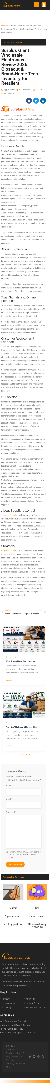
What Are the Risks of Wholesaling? (21, 661)
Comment (11, 812)
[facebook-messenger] (38, 1056)
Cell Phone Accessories (13, 42)
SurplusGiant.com (9, 551)
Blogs (7, 630)
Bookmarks (9, 1003)
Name (9, 785)
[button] (36, 4)
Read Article (9, 680)
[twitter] (30, 1056)
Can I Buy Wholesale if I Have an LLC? (22, 727)
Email (9, 799)
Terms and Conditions (36, 1007)
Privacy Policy (32, 1003)
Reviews (6, 999)
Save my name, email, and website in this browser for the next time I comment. (23, 854)
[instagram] (42, 1056)
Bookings (8, 1007)
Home (4, 26)
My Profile (30, 999)
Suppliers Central (8, 515)
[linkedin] (34, 1056)
